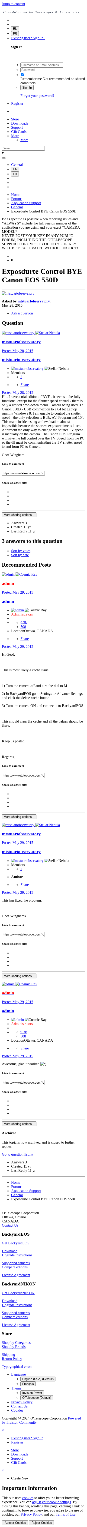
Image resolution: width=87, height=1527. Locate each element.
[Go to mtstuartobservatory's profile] (18, 293)
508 (23, 627)
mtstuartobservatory (34, 301)
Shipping (8, 1355)
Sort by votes (20, 551)
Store (15, 119)
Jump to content (13, 4)
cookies (27, 1498)
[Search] (4, 158)
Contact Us (10, 1225)
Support (17, 127)
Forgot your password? (37, 96)
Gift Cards (18, 132)
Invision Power (32, 1393)
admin (8, 601)
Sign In (27, 87)
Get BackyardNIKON (18, 1293)
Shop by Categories (16, 1343)
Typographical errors (17, 1367)
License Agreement (16, 1275)
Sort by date (20, 555)
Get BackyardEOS (15, 1243)
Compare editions (15, 1267)
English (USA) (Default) (38, 1379)
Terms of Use (65, 1514)
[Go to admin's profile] (9, 574)
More (15, 136)
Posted (17, 351)
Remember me (31, 79)
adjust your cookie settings (51, 1502)
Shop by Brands (14, 1347)
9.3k (23, 623)
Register (17, 103)
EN (15, 28)
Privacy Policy (21, 1402)
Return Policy (12, 1359)
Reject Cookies (41, 1522)
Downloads (19, 123)
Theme (16, 1388)
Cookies (17, 1410)
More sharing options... (19, 515)
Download (9, 1251)
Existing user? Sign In (28, 38)
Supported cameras (16, 1263)
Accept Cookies (15, 1522)
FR (15, 33)
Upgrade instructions (17, 1255)
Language (18, 1374)
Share (24, 385)
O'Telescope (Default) (36, 1397)
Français (28, 1384)
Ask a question (22, 313)
